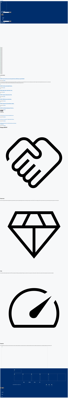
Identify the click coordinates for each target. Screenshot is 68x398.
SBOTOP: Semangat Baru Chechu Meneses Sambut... (7, 103)
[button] (34, 45)
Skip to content (1, 0)
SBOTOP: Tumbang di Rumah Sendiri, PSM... (6, 94)
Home (2, 16)
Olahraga (3, 17)
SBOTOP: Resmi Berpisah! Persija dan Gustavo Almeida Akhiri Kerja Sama (6, 115)
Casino (3, 18)
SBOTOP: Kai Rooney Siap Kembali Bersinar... (6, 85)
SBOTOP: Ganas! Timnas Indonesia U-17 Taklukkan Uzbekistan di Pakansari (7, 119)
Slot (2, 19)
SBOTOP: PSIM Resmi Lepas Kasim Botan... (6, 99)
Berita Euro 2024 (3, 11)
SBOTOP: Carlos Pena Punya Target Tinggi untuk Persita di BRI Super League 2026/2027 (12, 78)
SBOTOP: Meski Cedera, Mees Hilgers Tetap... (6, 90)
